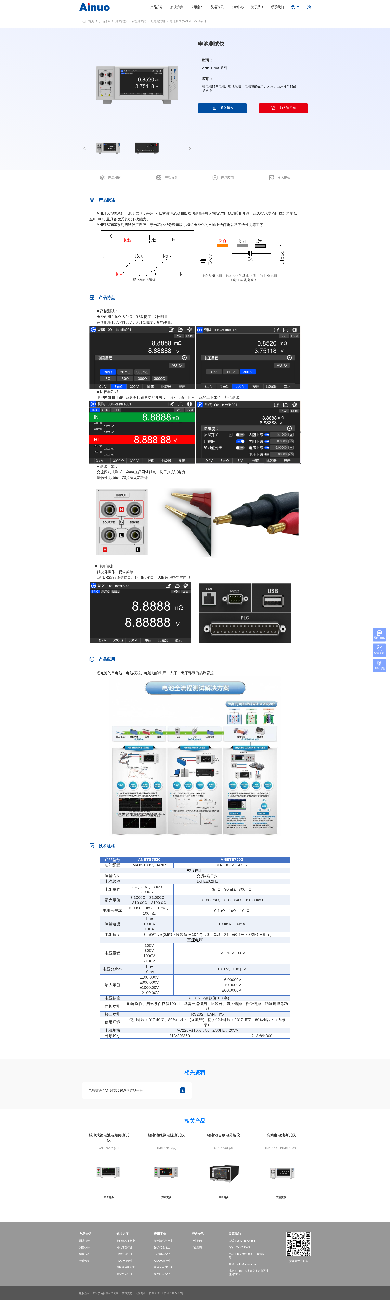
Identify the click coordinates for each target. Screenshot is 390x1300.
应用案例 (197, 7)
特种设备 (84, 1260)
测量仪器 (84, 1247)
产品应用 (227, 178)
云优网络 (140, 1293)
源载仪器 (84, 1253)
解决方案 (176, 7)
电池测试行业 (124, 1253)
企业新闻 (196, 1240)
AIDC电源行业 (125, 1260)
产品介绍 (156, 7)
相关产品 (195, 1121)
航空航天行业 (124, 1273)
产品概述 (114, 178)
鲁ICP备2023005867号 (170, 1293)
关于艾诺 (257, 7)
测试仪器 (121, 21)
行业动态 (196, 1247)
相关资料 (195, 1072)
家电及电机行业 (126, 1267)
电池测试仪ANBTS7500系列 (188, 21)
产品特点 (171, 178)
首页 (91, 21)
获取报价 (226, 108)
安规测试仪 (139, 21)
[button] (84, 148)
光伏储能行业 (124, 1247)
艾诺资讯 (217, 7)
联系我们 (277, 7)
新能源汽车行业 (126, 1240)
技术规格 (283, 178)
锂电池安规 (158, 21)
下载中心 (237, 7)
